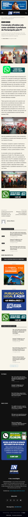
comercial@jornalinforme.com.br (17, 490)
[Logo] (14, 13)
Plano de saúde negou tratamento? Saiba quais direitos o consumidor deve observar (19, 423)
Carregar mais (13, 365)
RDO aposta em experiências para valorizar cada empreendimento (19, 415)
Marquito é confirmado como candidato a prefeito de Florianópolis (21, 213)
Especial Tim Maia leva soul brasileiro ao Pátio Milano (19, 339)
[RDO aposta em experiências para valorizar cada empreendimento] (5, 417)
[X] (10, 42)
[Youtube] (20, 500)
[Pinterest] (13, 42)
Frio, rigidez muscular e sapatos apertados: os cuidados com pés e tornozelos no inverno (19, 407)
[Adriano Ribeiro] (3, 222)
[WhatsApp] (16, 42)
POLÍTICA (8, 22)
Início (2, 17)
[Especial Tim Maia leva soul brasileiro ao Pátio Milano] (5, 241)
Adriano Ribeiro (6, 38)
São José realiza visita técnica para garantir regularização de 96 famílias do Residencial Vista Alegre (18, 234)
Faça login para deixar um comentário (14, 259)
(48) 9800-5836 (18, 506)
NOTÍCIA (5, 17)
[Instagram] (10, 500)
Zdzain (23, 512)
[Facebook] (7, 42)
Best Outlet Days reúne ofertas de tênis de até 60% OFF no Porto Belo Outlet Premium (18, 248)
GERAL (3, 236)
